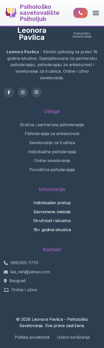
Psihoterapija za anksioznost (52, 133)
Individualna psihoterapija (52, 151)
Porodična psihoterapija (52, 169)
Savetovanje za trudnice (52, 142)
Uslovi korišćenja (73, 337)
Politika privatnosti (32, 337)
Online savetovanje (52, 160)
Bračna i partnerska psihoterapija (52, 124)
